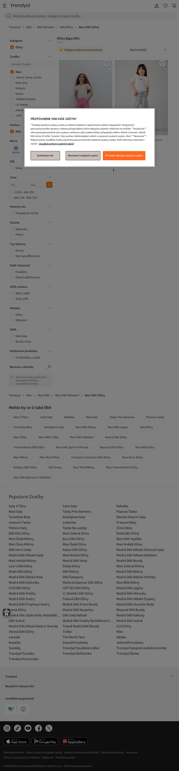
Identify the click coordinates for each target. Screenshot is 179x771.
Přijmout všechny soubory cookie (124, 155)
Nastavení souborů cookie (83, 155)
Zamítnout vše (45, 155)
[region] (89, 137)
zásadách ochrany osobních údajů (56, 143)
